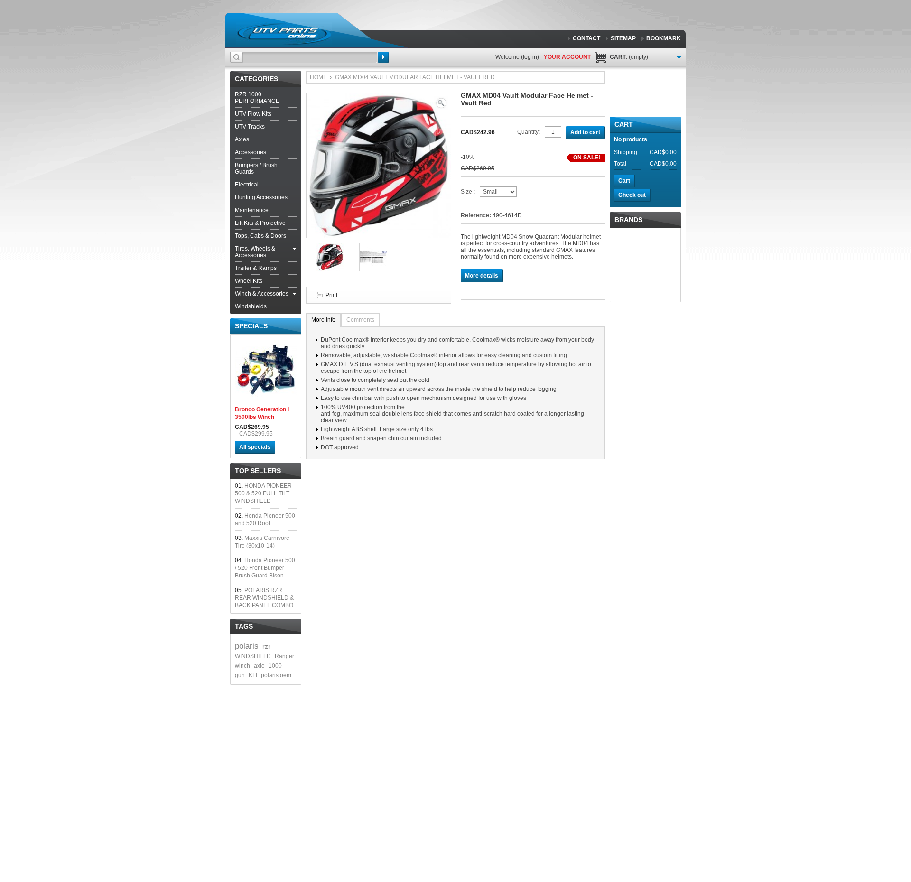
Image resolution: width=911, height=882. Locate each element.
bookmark (663, 38)
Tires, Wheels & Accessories (255, 252)
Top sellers (258, 470)
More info (323, 319)
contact (586, 38)
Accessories (250, 152)
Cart (623, 124)
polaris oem (276, 675)
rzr (266, 646)
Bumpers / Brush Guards (256, 168)
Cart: (629, 57)
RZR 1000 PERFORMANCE (257, 97)
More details (481, 275)
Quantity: (528, 132)
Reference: (477, 215)
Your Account (567, 57)
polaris (247, 645)
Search (383, 57)
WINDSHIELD (253, 656)
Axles (242, 139)
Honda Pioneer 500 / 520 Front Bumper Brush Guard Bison (265, 568)
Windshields (251, 306)
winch (242, 665)
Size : (468, 191)
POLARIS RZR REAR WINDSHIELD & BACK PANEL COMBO (264, 598)
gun (240, 675)
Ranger (284, 656)
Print (331, 295)
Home (318, 77)
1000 (275, 665)
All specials (254, 447)
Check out (632, 195)
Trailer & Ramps (256, 268)
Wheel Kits (248, 281)
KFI (253, 675)
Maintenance (252, 210)
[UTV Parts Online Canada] (284, 33)
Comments (360, 319)
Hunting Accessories (261, 197)
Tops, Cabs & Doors (260, 235)
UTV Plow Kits (253, 114)
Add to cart (585, 132)
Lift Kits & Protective (260, 223)
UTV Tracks (250, 126)
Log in (530, 57)
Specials (251, 326)
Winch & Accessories (261, 293)
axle (259, 665)
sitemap (623, 38)
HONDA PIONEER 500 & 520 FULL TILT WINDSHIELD (263, 493)
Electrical (247, 184)
